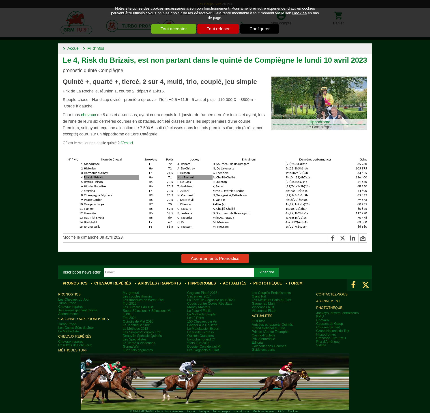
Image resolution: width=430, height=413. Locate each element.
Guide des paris (263, 349)
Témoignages (221, 411)
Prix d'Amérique (263, 339)
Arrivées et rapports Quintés (272, 324)
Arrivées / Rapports (159, 283)
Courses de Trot (328, 327)
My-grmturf (131, 293)
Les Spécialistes (135, 339)
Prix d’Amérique (328, 341)
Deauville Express (200, 332)
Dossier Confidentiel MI (204, 346)
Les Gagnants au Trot (203, 350)
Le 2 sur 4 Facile (199, 310)
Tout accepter (174, 28)
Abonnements (68, 314)
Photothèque (267, 283)
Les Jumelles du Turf (138, 307)
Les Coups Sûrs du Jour (76, 328)
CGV (281, 411)
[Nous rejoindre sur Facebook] (353, 285)
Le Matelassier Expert (203, 328)
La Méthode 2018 (135, 328)
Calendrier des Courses (269, 346)
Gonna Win (131, 346)
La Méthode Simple (201, 314)
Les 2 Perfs (195, 318)
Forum (296, 283)
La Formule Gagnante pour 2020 (210, 300)
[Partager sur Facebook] (333, 238)
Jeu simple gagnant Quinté (77, 310)
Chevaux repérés (112, 283)
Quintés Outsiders (200, 336)
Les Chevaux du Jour (74, 299)
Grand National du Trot (268, 328)
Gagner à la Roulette (202, 325)
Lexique (204, 411)
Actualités (234, 283)
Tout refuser (218, 28)
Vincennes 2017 (199, 296)
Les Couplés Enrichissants (271, 293)
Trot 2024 (129, 318)
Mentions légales (264, 411)
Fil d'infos (95, 48)
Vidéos (321, 345)
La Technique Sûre (136, 325)
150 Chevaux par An (202, 321)
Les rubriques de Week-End (143, 300)
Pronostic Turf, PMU (331, 338)
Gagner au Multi (263, 303)
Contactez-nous (332, 294)
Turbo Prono (67, 303)
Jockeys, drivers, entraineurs (337, 313)
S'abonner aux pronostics (83, 319)
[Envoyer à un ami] (362, 238)
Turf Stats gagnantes (138, 350)
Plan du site (241, 411)
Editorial (257, 342)
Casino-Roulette (263, 335)
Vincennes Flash (264, 310)
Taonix (191, 411)
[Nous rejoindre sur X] (365, 285)
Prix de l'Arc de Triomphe (270, 332)
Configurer (259, 28)
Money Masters (198, 307)
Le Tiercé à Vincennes (139, 343)
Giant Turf (259, 296)
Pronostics (75, 283)
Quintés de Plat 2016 (138, 321)
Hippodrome (319, 122)
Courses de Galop (329, 323)
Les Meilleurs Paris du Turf (271, 300)
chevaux (88, 115)
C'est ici (126, 143)
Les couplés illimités (137, 296)
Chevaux (322, 320)
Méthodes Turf (72, 350)
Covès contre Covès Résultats (209, 303)
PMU (320, 316)
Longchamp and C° (201, 339)
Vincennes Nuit (263, 307)
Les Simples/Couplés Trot (141, 332)
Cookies (299, 13)
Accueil (73, 48)
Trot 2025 (129, 303)
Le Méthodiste (68, 331)
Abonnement (328, 301)
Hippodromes (202, 283)
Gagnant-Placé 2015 (202, 293)
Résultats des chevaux (75, 345)
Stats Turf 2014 (198, 343)
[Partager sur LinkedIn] (353, 238)
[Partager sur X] (343, 238)
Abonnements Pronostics (215, 258)
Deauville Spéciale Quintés (142, 336)
